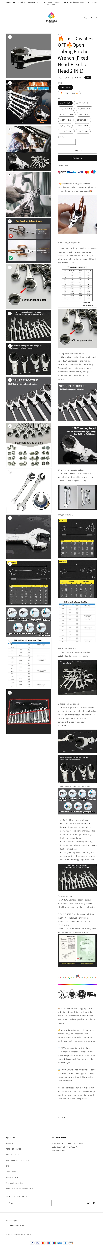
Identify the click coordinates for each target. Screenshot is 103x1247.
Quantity (61, 137)
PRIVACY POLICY (12, 1177)
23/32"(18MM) (66, 131)
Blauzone (14, 1234)
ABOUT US (10, 1143)
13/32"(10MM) (66, 109)
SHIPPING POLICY (13, 1154)
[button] (5, 18)
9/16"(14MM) (65, 120)
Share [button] (63, 1117)
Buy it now (77, 158)
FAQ (7, 1166)
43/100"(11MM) (84, 109)
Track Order (11, 1171)
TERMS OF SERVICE (13, 1149)
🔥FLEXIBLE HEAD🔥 (69, 93)
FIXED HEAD (65, 87)
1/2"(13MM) (84, 114)
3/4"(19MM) (83, 131)
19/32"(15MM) (83, 120)
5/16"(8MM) (65, 103)
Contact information (14, 1183)
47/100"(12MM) (66, 114)
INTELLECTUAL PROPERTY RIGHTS (19, 1188)
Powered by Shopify (24, 1234)
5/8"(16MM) (65, 125)
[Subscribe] (48, 1203)
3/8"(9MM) (80, 103)
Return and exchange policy (17, 1160)
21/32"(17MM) (82, 125)
